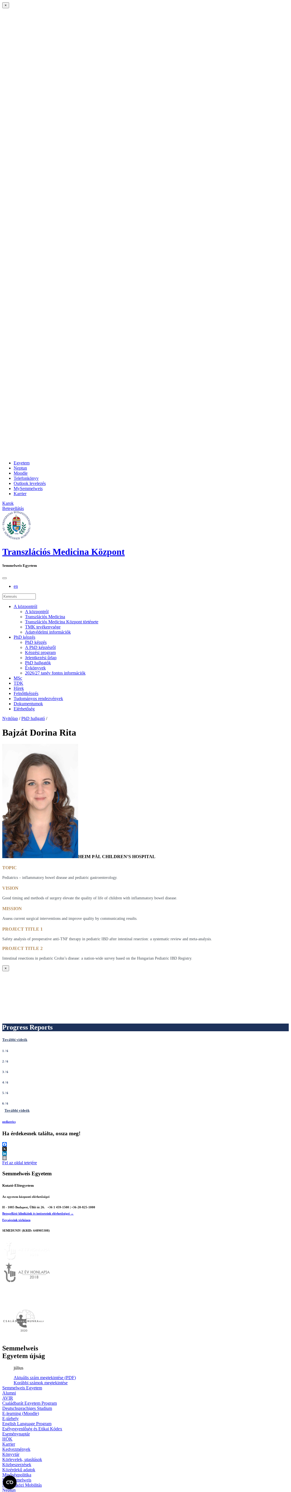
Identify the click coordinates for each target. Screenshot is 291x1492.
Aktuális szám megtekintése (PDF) (45, 1377)
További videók (14, 1039)
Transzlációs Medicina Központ (63, 552)
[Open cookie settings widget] (9, 1482)
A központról (25, 606)
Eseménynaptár (16, 1433)
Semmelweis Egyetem (22, 1387)
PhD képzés (24, 637)
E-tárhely (10, 1418)
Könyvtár (10, 1454)
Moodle (21, 473)
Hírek (19, 688)
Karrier (20, 493)
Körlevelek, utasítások (22, 1459)
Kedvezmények (16, 1449)
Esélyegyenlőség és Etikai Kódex (32, 1428)
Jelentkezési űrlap (41, 657)
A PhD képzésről (40, 647)
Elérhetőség (24, 708)
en (16, 586)
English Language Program (26, 1423)
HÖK (7, 1439)
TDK (18, 683)
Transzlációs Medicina (45, 616)
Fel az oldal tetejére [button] (19, 1162)
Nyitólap (10, 718)
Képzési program (40, 652)
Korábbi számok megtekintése (41, 1382)
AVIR (7, 1398)
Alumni (9, 1393)
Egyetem (22, 462)
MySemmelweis (28, 488)
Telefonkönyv (26, 478)
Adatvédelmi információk (48, 632)
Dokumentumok (28, 703)
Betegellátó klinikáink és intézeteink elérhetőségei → (38, 1213)
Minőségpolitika (16, 1474)
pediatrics (9, 1121)
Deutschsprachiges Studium (27, 1408)
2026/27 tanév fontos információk (55, 673)
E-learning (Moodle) (20, 1413)
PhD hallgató (33, 718)
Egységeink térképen (16, 1220)
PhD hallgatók (38, 662)
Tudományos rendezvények (38, 698)
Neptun (20, 468)
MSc (18, 678)
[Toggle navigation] (4, 578)
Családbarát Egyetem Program (29, 1403)
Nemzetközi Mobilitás (22, 1485)
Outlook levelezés (30, 483)
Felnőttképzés (26, 693)
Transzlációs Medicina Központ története (61, 621)
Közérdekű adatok (18, 1469)
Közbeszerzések (16, 1464)
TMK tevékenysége (43, 626)
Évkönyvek (35, 667)
